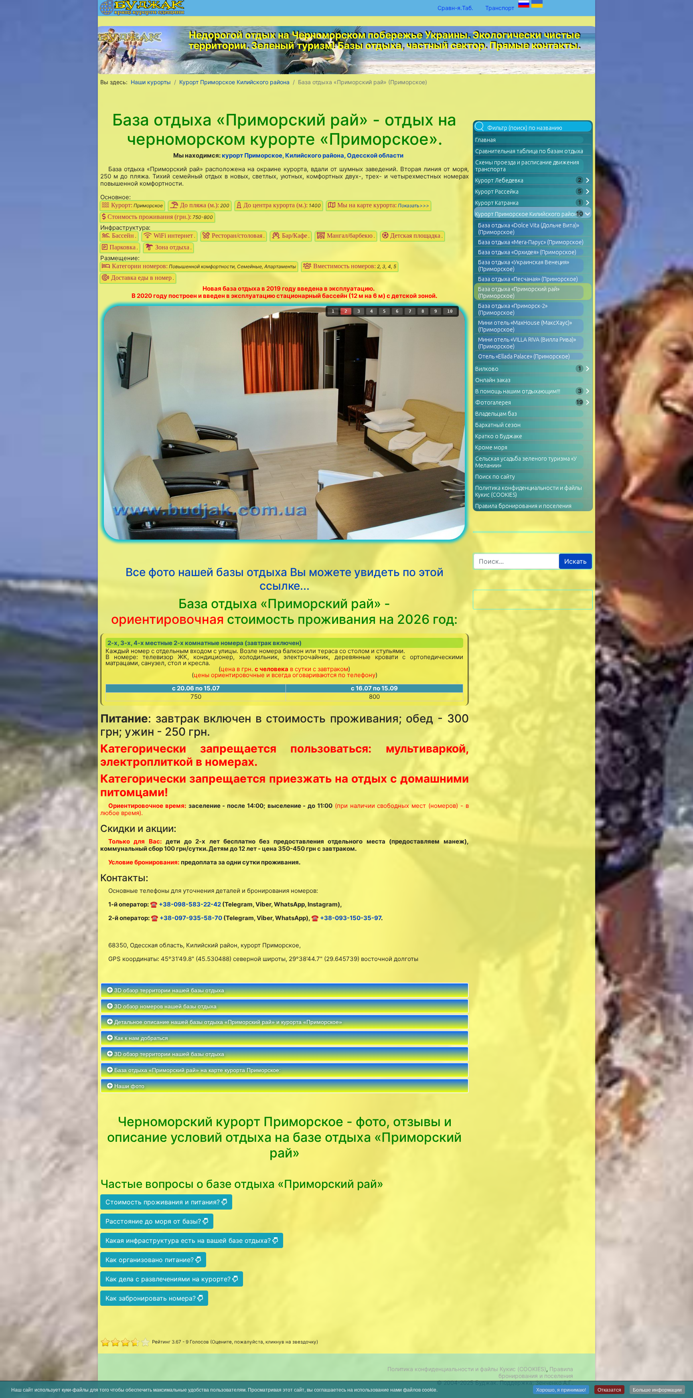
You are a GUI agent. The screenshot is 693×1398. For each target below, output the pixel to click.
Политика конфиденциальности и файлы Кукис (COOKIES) (466, 1369)
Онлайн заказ (493, 380)
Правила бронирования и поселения (523, 506)
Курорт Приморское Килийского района (527, 214)
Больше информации (657, 1389)
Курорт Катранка (497, 203)
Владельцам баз (496, 414)
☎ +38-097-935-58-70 (186, 918)
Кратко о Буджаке (498, 436)
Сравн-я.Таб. (455, 7)
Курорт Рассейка (497, 191)
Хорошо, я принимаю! (561, 1389)
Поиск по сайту (495, 476)
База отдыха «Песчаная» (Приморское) (528, 279)
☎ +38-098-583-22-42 (185, 904)
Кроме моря (491, 447)
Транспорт (499, 7)
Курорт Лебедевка (499, 180)
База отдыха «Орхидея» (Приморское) (527, 252)
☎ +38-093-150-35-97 (346, 918)
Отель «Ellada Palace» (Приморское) (524, 356)
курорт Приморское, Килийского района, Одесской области (312, 155)
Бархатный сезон (498, 425)
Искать (575, 561)
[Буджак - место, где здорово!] (132, 35)
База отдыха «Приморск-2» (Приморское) (512, 309)
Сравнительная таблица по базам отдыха (529, 151)
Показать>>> (413, 205)
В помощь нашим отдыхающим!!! (517, 391)
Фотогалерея (493, 402)
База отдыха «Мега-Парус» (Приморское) (531, 242)
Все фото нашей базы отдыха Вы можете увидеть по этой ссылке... (285, 579)
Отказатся (609, 1389)
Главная (485, 140)
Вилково (486, 369)
